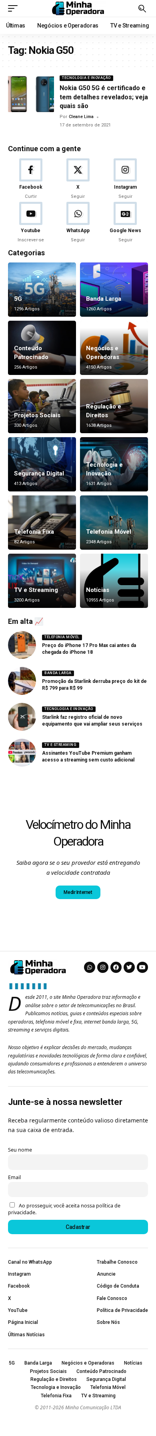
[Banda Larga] (114, 289)
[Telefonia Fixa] (42, 522)
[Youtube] (30, 222)
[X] (77, 179)
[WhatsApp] (77, 222)
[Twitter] (129, 967)
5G (18, 298)
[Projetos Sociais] (42, 406)
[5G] (42, 289)
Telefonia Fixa (34, 531)
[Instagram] (125, 179)
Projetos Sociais (37, 415)
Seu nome (20, 1149)
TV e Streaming (36, 590)
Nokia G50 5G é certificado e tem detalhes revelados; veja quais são (104, 97)
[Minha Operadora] (78, 8)
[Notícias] (114, 581)
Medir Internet (78, 892)
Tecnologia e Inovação (86, 78)
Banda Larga (103, 298)
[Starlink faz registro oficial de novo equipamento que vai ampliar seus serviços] (22, 717)
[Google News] (125, 222)
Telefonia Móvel (108, 531)
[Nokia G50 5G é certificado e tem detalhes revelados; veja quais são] (31, 93)
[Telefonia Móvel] (114, 522)
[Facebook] (30, 179)
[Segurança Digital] (42, 464)
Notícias (97, 590)
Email (14, 1177)
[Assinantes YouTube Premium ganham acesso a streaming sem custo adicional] (22, 753)
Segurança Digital (39, 473)
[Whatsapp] (89, 967)
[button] (15, 8)
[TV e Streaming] (42, 581)
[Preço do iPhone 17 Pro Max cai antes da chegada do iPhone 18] (22, 645)
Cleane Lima (81, 116)
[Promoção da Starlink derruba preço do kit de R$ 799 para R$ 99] (22, 681)
